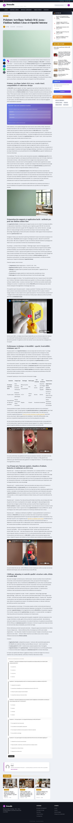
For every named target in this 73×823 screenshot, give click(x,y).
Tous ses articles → (14, 769)
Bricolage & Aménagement (26, 9)
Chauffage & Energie (14, 9)
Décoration (46, 9)
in (4, 66)
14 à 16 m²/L (12, 117)
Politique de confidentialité (59, 814)
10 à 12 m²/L (12, 114)
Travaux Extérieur (38, 9)
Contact (56, 810)
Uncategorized (65, 104)
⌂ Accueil (6, 9)
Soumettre (11, 756)
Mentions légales (57, 812)
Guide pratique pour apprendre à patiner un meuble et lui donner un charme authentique (26, 794)
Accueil (4, 13)
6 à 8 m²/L (12, 111)
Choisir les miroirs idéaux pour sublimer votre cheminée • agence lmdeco (10, 794)
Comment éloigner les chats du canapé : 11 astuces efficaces (42, 793)
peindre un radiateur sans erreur (36, 518)
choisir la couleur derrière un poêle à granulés (34, 414)
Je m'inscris (62, 91)
